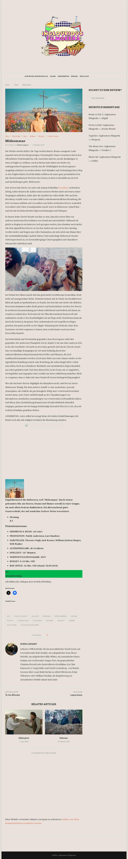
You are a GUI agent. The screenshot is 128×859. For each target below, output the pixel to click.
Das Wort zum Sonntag (36, 76)
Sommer (72, 620)
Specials (84, 76)
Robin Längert (22, 145)
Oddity (94, 160)
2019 (8, 616)
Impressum (63, 76)
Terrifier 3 (106, 150)
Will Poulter (11, 625)
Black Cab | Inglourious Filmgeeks (105, 156)
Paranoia (60, 620)
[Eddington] (23, 722)
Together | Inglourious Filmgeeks (104, 135)
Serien (74, 76)
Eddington (24, 738)
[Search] (102, 76)
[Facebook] (93, 76)
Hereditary (63, 187)
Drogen (74, 616)
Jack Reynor (37, 620)
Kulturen (49, 620)
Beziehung (47, 616)
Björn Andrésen (61, 616)
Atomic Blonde (108, 128)
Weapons (95, 139)
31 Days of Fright (20, 616)
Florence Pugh (23, 620)
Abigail (104, 118)
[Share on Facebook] (50, 635)
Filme (53, 76)
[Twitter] (95, 76)
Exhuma (64, 738)
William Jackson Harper (30, 625)
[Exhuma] (63, 722)
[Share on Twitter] (53, 635)
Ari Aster (34, 616)
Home (7, 85)
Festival (10, 620)
